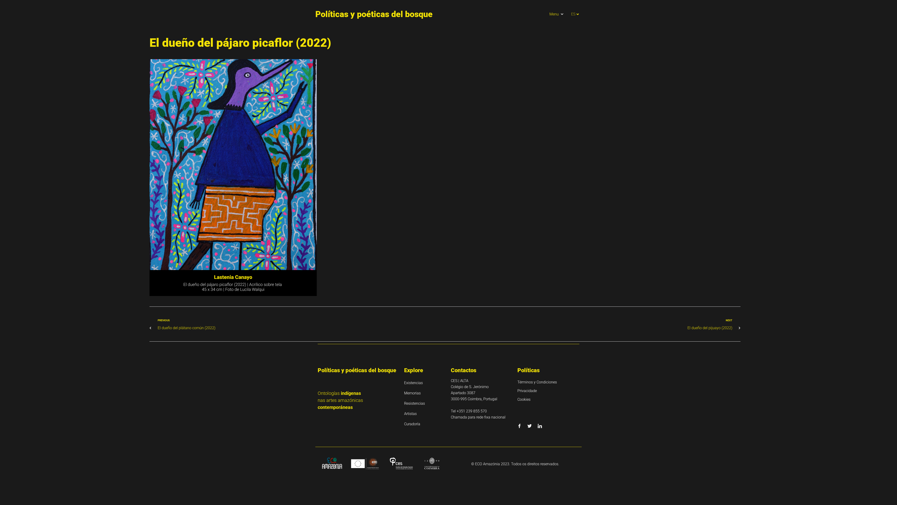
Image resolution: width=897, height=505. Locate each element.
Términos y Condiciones (537, 382)
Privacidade (527, 391)
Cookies (523, 399)
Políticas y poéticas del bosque (374, 14)
